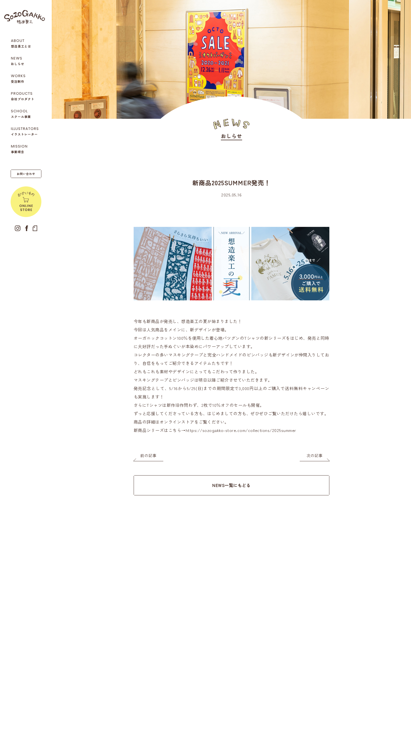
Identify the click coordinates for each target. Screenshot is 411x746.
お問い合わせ (26, 174)
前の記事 (148, 455)
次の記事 (314, 455)
